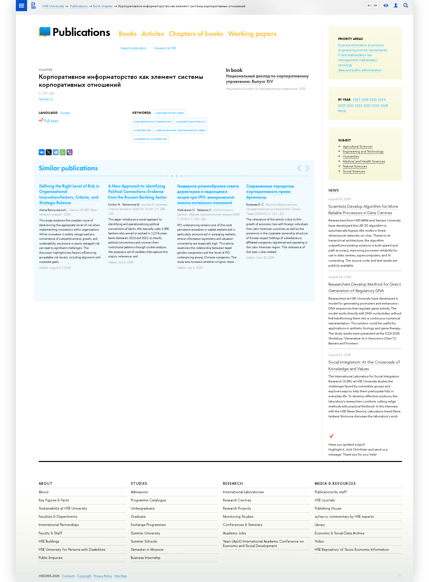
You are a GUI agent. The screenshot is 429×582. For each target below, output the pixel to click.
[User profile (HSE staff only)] (395, 5)
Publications (81, 31)
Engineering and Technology (363, 151)
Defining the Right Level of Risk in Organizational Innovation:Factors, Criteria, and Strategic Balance (69, 194)
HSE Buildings (49, 541)
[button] (166, 176)
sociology (345, 64)
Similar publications (68, 168)
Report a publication (133, 48)
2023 (341, 105)
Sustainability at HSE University (63, 508)
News (333, 190)
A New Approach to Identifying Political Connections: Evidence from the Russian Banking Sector (137, 191)
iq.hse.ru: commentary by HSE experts (344, 516)
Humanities (351, 156)
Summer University (145, 533)
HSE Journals (325, 500)
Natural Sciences (355, 166)
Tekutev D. (46, 99)
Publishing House (328, 508)
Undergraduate (143, 508)
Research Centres (237, 500)
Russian (65, 113)
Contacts (68, 576)
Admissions (139, 492)
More (342, 110)
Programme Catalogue (148, 500)
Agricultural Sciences (357, 146)
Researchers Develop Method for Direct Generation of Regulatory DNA (364, 287)
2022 (350, 105)
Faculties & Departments (58, 516)
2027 (356, 99)
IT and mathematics (352, 55)
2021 (358, 105)
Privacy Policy (103, 576)
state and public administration (360, 70)
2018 (384, 105)
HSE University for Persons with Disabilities (72, 549)
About (46, 483)
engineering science (353, 50)
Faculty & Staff (50, 533)
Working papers (252, 33)
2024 (382, 99)
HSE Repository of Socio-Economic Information (352, 549)
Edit (399, 575)
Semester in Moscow (147, 549)
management (348, 60)
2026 (364, 99)
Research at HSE (165, 48)
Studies (139, 483)
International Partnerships (59, 524)
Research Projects (237, 508)
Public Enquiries (50, 557)
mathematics (368, 60)
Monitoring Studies (238, 516)
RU (369, 5)
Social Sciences (354, 171)
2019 (375, 105)
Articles (153, 33)
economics (376, 45)
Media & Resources (335, 483)
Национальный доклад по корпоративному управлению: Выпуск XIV (267, 78)
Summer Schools (144, 541)
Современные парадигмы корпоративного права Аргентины (270, 191)
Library (320, 524)
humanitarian (378, 50)
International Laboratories (243, 492)
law (369, 55)
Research (233, 483)
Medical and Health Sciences (364, 161)
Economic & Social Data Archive (339, 533)
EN (375, 5)
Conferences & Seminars (242, 524)
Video (319, 541)
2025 (373, 99)
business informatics (352, 45)
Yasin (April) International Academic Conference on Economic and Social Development (263, 543)
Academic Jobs (234, 533)
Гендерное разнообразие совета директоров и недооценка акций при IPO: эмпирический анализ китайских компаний (208, 194)
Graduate (138, 516)
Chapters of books (196, 33)
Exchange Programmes (148, 524)
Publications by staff (331, 492)
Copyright (84, 576)
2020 (367, 105)
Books (128, 33)
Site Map (120, 576)
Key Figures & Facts (54, 500)
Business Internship (145, 557)
